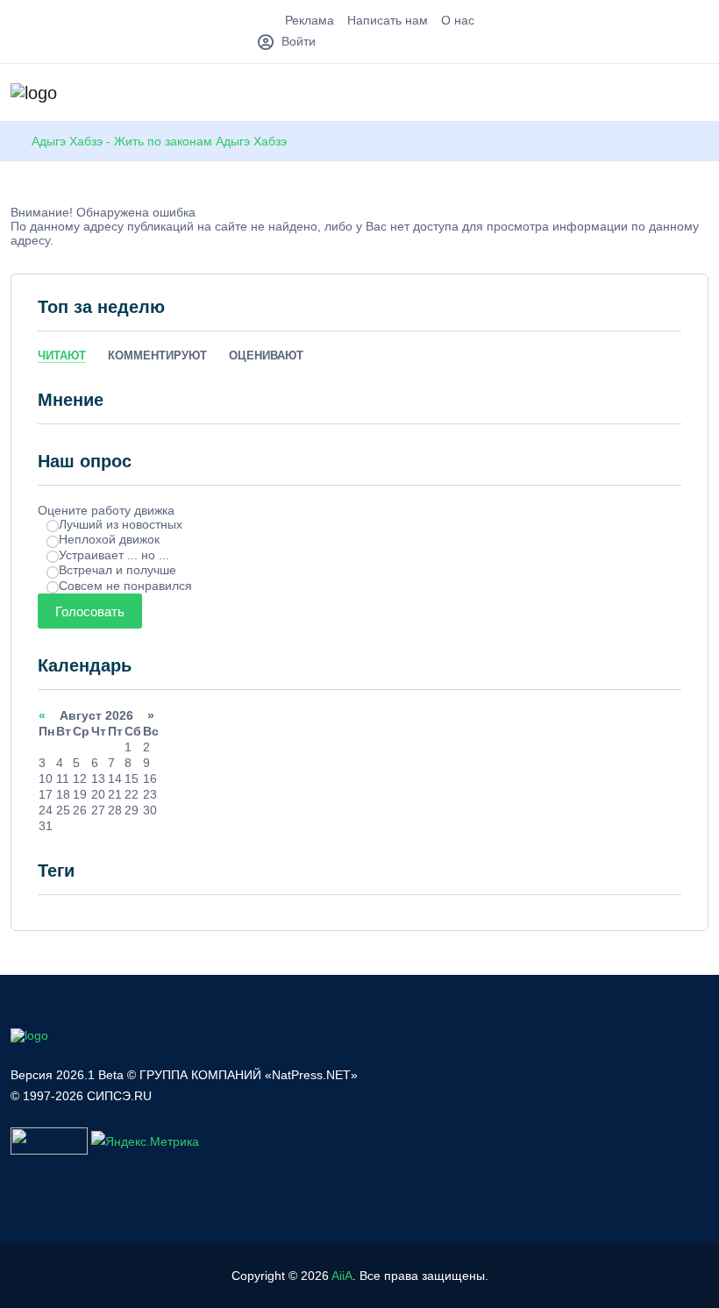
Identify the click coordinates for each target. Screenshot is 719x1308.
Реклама (309, 20)
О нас (457, 20)
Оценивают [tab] (266, 355)
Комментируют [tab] (157, 355)
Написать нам (387, 20)
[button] (700, 95)
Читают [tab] (62, 355)
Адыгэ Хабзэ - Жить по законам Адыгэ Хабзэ (159, 141)
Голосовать (90, 611)
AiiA (341, 1276)
